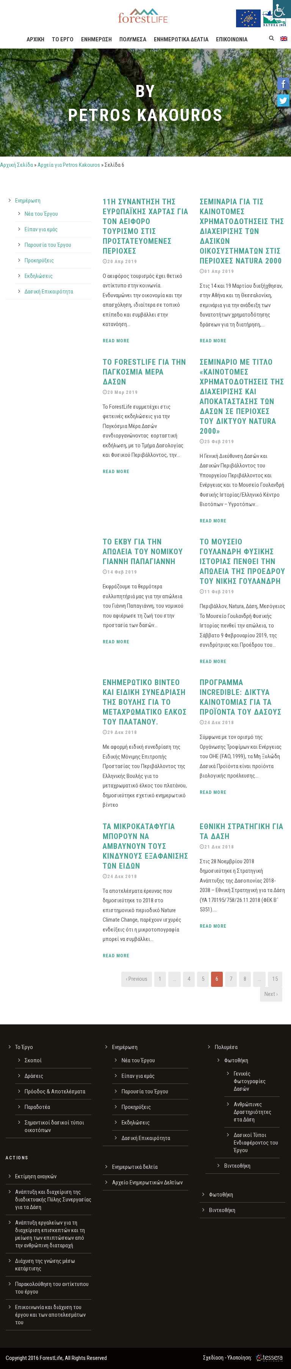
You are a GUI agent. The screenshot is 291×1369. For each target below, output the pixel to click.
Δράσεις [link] (34, 1076)
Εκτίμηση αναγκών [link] (35, 1176)
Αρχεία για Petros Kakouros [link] (69, 165)
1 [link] (160, 978)
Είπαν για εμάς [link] (41, 229)
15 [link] (275, 978)
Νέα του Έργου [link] (41, 213)
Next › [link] (271, 994)
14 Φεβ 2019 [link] (122, 572)
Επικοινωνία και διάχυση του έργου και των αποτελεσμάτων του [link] (50, 1315)
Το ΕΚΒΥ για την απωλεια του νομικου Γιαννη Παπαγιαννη (143, 551)
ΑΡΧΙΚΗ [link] (35, 39)
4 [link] (189, 978)
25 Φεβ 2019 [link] (219, 441)
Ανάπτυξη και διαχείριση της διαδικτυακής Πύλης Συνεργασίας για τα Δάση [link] (53, 1200)
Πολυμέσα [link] (226, 1047)
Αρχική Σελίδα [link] (16, 165)
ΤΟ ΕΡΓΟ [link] (63, 39)
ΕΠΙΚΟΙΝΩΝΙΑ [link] (231, 39)
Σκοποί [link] (33, 1060)
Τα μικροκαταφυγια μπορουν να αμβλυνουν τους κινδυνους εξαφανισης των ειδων (145, 846)
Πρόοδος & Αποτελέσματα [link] (55, 1091)
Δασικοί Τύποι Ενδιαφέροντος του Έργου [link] (256, 1143)
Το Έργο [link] (24, 1047)
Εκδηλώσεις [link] (39, 276)
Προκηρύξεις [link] (39, 260)
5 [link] (203, 978)
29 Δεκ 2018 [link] (122, 732)
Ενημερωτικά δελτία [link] (135, 1167)
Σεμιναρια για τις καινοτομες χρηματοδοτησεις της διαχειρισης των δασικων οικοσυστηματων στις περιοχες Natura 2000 (242, 231)
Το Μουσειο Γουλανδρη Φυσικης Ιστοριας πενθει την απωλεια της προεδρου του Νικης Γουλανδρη (242, 561)
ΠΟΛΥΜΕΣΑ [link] (132, 39)
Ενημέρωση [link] (28, 200)
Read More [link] (116, 340)
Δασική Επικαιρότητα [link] (49, 291)
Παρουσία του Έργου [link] (48, 244)
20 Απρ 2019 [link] (122, 261)
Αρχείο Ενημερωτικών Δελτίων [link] (147, 1182)
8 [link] (245, 978)
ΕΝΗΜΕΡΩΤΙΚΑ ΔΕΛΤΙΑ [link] (181, 39)
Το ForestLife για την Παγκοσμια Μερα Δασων (144, 372)
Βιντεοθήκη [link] (237, 1165)
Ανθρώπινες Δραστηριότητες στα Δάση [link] (252, 1112)
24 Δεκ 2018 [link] (219, 722)
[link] (282, 9)
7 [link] (231, 978)
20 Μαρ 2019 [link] (122, 392)
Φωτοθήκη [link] (236, 1060)
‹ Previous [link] (136, 978)
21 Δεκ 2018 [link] (219, 847)
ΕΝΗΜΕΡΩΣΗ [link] (96, 39)
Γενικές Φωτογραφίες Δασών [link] (250, 1081)
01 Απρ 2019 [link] (219, 271)
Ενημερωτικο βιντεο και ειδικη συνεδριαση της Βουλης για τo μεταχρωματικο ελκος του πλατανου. (145, 702)
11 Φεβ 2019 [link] (219, 591)
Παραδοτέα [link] (37, 1107)
